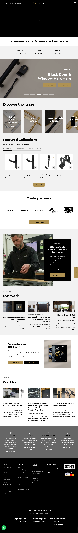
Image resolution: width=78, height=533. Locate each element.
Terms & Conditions (37, 471)
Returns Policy (36, 473)
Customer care (22, 482)
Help (19, 487)
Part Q (19, 484)
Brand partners (22, 472)
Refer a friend (7, 484)
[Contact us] (67, 3)
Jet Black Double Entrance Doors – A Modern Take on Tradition (39, 319)
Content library (22, 470)
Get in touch (57, 53)
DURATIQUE (8, 172)
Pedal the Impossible (23, 489)
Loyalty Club (6, 482)
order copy (31, 362)
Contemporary (11, 355)
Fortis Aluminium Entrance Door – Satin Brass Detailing (14, 319)
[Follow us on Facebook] (49, 469)
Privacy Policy (36, 476)
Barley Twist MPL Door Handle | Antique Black (11, 175)
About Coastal (7, 467)
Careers (5, 487)
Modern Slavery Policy (36, 482)
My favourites (76, 271)
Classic (34, 353)
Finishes (20, 467)
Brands (5, 474)
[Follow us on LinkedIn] (53, 473)
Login (33, 468)
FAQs (19, 479)
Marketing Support (23, 477)
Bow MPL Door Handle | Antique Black (29, 175)
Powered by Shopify (33, 499)
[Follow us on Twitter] (53, 469)
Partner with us (7, 479)
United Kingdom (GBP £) (9, 499)
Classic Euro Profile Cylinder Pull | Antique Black (64, 175)
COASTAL (42, 172)
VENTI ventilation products (7, 492)
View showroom (20, 525)
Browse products (20, 53)
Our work (5, 472)
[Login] (71, 3)
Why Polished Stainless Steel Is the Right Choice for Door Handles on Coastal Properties (38, 407)
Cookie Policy (35, 478)
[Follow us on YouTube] (49, 473)
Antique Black (7, 148)
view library (15, 362)
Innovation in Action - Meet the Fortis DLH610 (12, 405)
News (4, 477)
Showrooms (6, 470)
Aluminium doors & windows (11, 314)
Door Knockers (20, 148)
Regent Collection (35, 148)
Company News (7, 400)
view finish (28, 85)
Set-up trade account (23, 474)
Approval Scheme (39, 53)
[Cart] (74, 3)
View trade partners (39, 222)
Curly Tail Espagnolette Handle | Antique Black (46, 175)
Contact (5, 489)
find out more (57, 275)
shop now (13, 85)
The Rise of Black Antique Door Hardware (63, 405)
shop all (39, 184)
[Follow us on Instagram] (57, 469)
